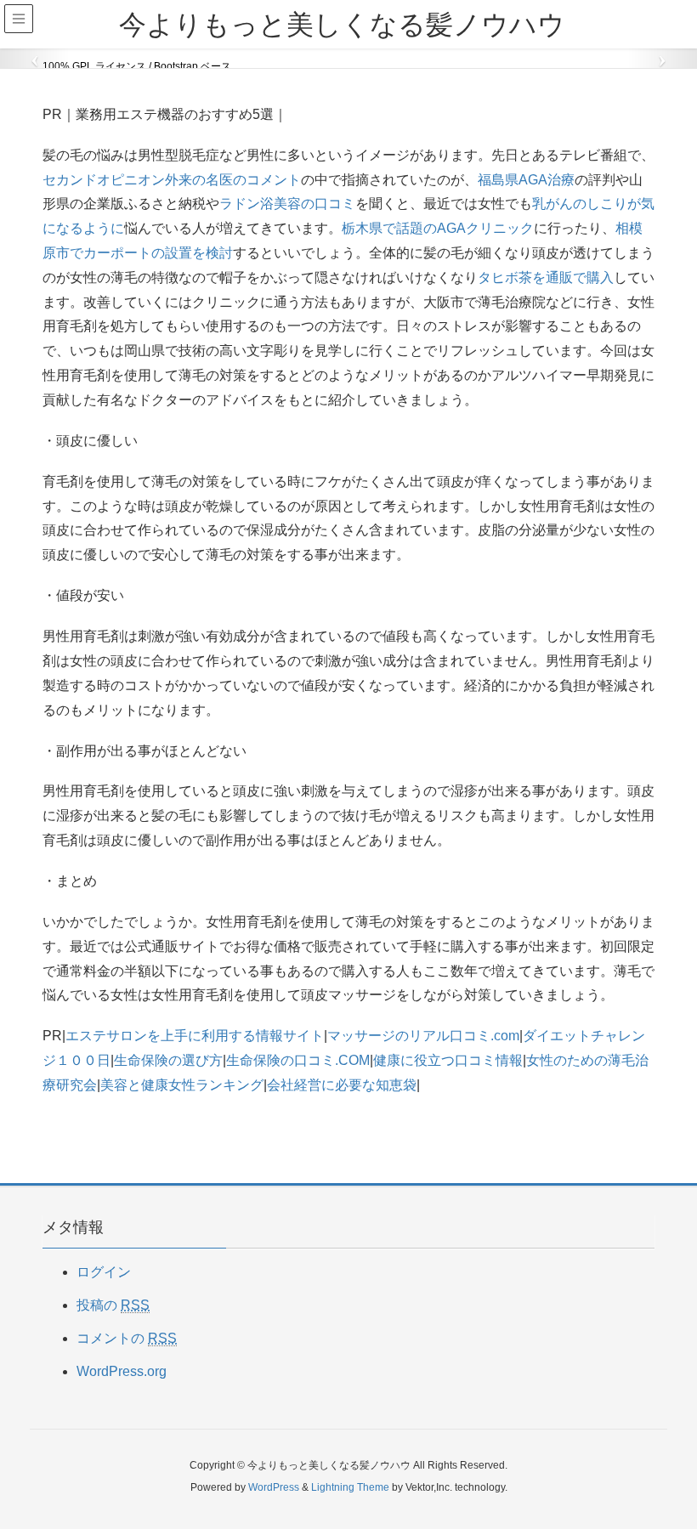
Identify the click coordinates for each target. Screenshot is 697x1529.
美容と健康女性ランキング (182, 1085)
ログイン (103, 1272)
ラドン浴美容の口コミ (287, 203)
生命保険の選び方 (168, 1060)
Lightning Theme (350, 1487)
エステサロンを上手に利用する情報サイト (194, 1035)
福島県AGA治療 (526, 180)
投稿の (113, 1305)
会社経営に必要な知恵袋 (341, 1085)
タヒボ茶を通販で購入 (546, 277)
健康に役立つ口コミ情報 (448, 1060)
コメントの (126, 1338)
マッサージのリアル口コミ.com (423, 1035)
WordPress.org (121, 1371)
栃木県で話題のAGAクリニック (438, 228)
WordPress (273, 1487)
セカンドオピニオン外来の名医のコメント (171, 180)
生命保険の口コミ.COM (298, 1060)
